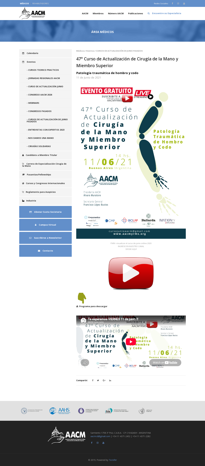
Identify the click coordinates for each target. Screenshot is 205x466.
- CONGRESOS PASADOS (39, 111)
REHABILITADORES (40, 3)
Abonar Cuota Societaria (48, 211)
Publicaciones (135, 13)
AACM (85, 13)
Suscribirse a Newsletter (47, 237)
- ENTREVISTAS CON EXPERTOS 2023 (46, 129)
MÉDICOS (24, 3)
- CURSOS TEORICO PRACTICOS (43, 69)
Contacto (47, 250)
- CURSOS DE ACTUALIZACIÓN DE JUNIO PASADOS (47, 120)
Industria (31, 200)
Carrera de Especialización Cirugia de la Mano (44, 164)
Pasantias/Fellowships (39, 174)
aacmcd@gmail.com (100, 436)
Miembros (98, 13)
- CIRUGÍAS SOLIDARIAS (39, 146)
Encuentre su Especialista (166, 13)
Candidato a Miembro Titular (41, 155)
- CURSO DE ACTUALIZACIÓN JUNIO (45, 86)
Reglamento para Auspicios (41, 192)
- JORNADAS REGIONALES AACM (43, 78)
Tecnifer (113, 460)
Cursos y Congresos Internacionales (45, 183)
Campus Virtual (47, 224)
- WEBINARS (33, 102)
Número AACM (116, 13)
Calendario (32, 53)
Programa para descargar (93, 306)
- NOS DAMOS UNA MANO (40, 138)
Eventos (31, 61)
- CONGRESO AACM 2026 (39, 94)
